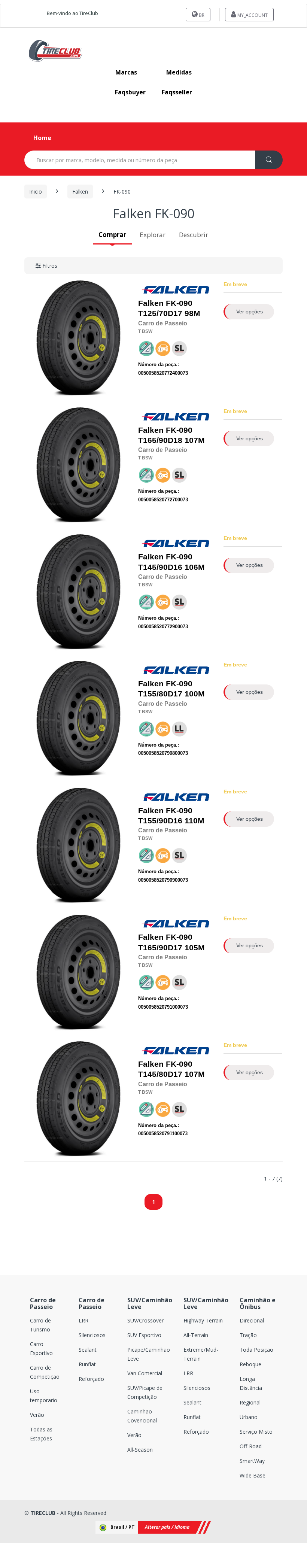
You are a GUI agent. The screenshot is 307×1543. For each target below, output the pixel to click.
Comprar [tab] (112, 234)
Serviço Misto (256, 1431)
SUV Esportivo (144, 1335)
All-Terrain (195, 1335)
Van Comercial (144, 1373)
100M (171, 688)
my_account (252, 15)
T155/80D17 (160, 693)
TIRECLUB (42, 1512)
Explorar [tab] (152, 234)
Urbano (249, 1417)
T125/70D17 (160, 313)
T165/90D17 (160, 947)
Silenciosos (92, 1335)
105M (171, 942)
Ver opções (249, 312)
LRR (83, 1320)
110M (171, 815)
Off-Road (251, 1446)
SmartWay (252, 1460)
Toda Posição (256, 1349)
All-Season (140, 1449)
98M (169, 308)
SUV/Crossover (145, 1320)
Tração (248, 1335)
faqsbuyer (130, 92)
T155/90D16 (160, 820)
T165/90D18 (160, 440)
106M (171, 561)
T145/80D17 (160, 1074)
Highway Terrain (203, 1320)
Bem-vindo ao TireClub (72, 13)
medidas (179, 72)
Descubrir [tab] (193, 234)
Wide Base (252, 1475)
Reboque (250, 1364)
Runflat (87, 1364)
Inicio (35, 191)
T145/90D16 (160, 567)
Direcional (252, 1320)
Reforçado (91, 1378)
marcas (126, 72)
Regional (250, 1402)
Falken (80, 191)
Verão (37, 1414)
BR (201, 15)
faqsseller (177, 92)
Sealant (88, 1349)
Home (42, 138)
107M (171, 435)
